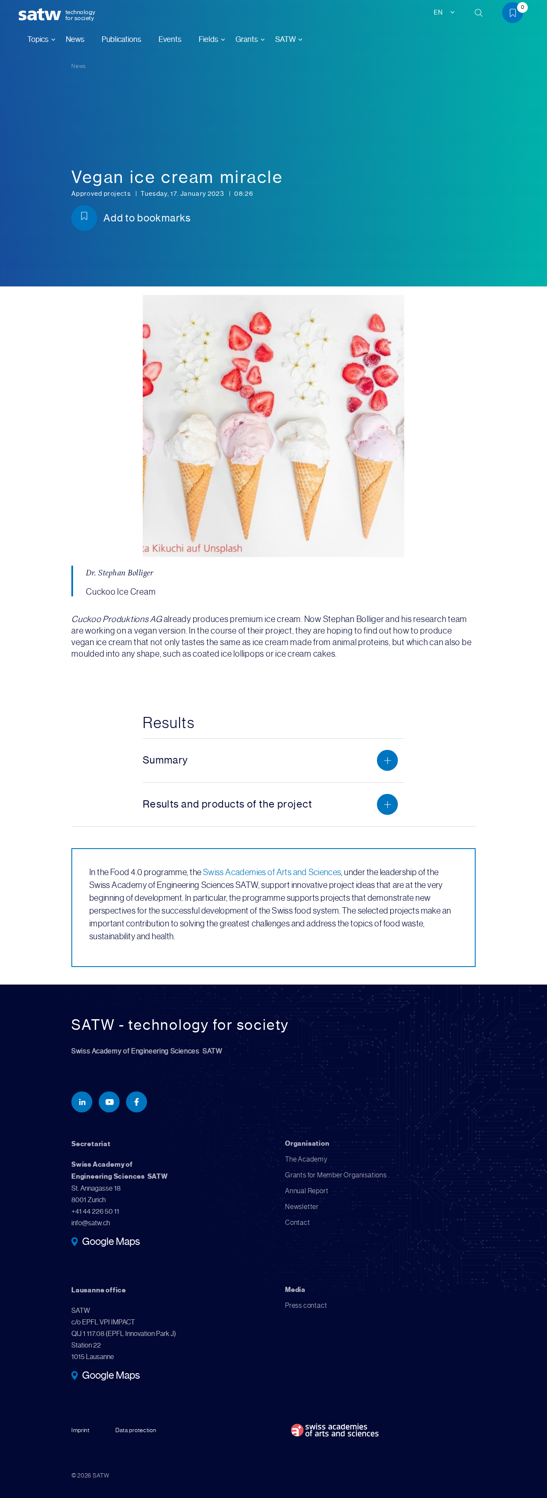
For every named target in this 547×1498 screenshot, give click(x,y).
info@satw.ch (90, 1223)
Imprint (80, 1430)
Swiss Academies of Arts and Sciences (272, 872)
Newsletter (302, 1207)
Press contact (306, 1305)
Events (170, 39)
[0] (515, 14)
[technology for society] (41, 14)
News (75, 39)
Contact (297, 1222)
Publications (121, 39)
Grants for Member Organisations (336, 1175)
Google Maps (111, 1242)
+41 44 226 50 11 (95, 1211)
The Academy (306, 1159)
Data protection (135, 1430)
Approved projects (101, 194)
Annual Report (306, 1191)
